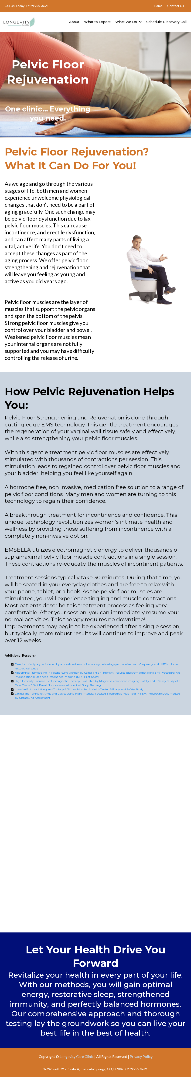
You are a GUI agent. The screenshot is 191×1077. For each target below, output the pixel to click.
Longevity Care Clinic (77, 1056)
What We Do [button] (126, 22)
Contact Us (175, 6)
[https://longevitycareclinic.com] (19, 22)
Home (158, 6)
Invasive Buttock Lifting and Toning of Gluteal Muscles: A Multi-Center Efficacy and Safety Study (79, 689)
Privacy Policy (141, 1056)
